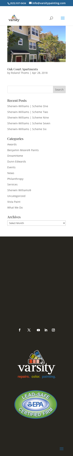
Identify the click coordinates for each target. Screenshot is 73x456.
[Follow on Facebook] (20, 330)
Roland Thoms (20, 73)
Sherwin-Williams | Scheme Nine (28, 117)
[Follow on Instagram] (53, 330)
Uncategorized (16, 196)
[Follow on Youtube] (38, 330)
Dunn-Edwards (16, 161)
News (10, 173)
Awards (12, 144)
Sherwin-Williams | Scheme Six (26, 129)
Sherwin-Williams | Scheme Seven (28, 123)
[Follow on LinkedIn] (46, 330)
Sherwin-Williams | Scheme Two (27, 112)
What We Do (15, 207)
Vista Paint (13, 201)
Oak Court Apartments (22, 69)
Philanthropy (15, 179)
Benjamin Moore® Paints (23, 150)
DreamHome (15, 155)
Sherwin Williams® (19, 190)
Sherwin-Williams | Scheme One (27, 106)
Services (12, 184)
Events (11, 167)
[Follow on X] (29, 330)
